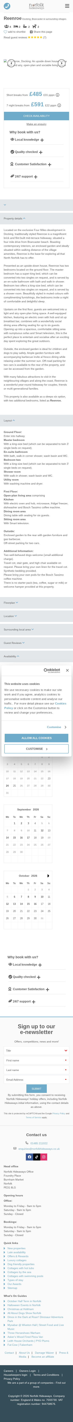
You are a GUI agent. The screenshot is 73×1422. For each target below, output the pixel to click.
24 (7, 785)
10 (42, 896)
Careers (8, 1370)
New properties (16, 1248)
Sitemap (12, 1287)
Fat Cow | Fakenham (19, 1344)
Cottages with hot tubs (20, 1268)
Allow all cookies (37, 738)
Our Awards (14, 1283)
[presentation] (11, 63)
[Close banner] (67, 670)
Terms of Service (33, 1117)
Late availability (16, 1252)
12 (42, 830)
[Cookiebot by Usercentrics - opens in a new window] (45, 670)
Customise (54, 727)
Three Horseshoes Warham (23, 1332)
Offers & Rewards (17, 1256)
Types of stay (15, 1280)
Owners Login (27, 1370)
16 (21, 837)
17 (28, 837)
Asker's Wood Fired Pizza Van (25, 1336)
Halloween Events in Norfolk (24, 1305)
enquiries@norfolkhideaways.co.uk (39, 1148)
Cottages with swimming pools (25, 1276)
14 (7, 837)
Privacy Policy (58, 1113)
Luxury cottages (16, 1260)
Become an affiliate (42, 1356)
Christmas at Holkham (20, 1309)
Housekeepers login (15, 1374)
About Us (24, 1352)
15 (14, 837)
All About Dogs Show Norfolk (24, 1313)
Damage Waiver (44, 1352)
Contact (9, 1352)
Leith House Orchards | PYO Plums (28, 1340)
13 (14, 904)
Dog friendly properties (20, 1264)
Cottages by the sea (19, 1272)
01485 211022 (7, 6)
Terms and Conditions (46, 1374)
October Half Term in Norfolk (24, 1301)
